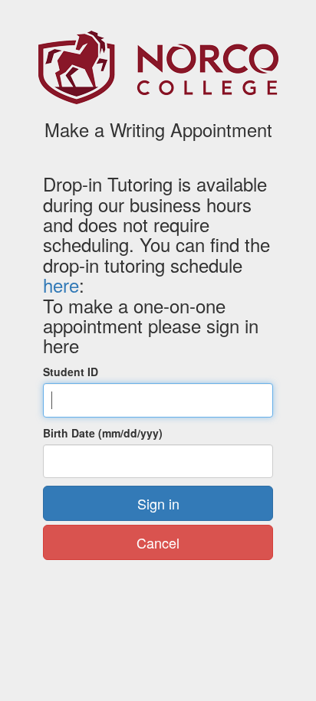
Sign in (158, 503)
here (61, 284)
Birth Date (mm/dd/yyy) (103, 433)
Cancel (158, 542)
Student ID (70, 371)
